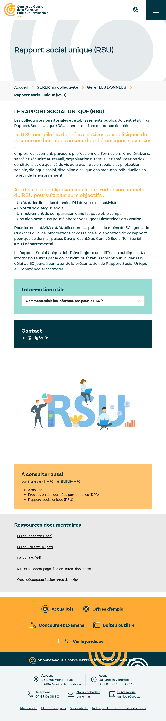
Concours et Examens (61, 625)
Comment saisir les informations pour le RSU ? (64, 300)
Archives (35, 490)
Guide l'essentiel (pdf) (34, 536)
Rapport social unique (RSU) (50, 499)
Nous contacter (88, 692)
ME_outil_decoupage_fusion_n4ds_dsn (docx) (54, 569)
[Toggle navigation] (156, 10)
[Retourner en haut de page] (159, 714)
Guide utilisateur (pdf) (35, 547)
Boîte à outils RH (120, 625)
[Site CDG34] (25, 10)
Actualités (63, 609)
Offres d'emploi (108, 609)
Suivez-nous (126, 692)
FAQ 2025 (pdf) (30, 558)
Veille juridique (88, 641)
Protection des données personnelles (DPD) (63, 494)
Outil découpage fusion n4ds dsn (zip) (47, 579)
